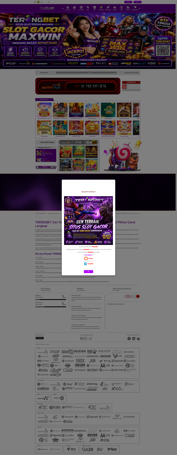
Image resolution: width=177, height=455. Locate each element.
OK (88, 271)
